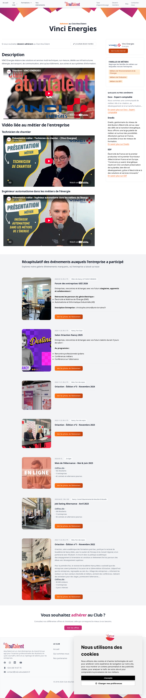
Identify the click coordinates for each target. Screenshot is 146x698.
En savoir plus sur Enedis (118, 144)
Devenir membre (115, 4)
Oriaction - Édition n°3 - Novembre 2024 (75, 386)
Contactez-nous (135, 4)
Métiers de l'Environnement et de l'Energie (122, 72)
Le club (13, 4)
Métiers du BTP (115, 81)
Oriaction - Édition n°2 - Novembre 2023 (75, 424)
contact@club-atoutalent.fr (18, 672)
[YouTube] (21, 662)
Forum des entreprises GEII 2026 (71, 283)
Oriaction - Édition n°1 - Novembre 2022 (75, 544)
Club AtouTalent (70, 682)
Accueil (5, 3)
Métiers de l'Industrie (118, 77)
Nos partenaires (60, 658)
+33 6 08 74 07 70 (14, 668)
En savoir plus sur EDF (117, 176)
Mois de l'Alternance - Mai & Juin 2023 (74, 463)
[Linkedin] (15, 663)
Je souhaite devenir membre (84, 44)
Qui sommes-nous (61, 653)
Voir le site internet (118, 51)
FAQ (126, 4)
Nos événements (40, 4)
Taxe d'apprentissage (102, 4)
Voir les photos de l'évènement (68, 317)
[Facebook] (5, 662)
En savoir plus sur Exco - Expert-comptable (121, 111)
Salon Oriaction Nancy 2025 (69, 335)
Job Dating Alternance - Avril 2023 (72, 503)
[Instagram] (10, 662)
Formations (25, 3)
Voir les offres (73, 628)
